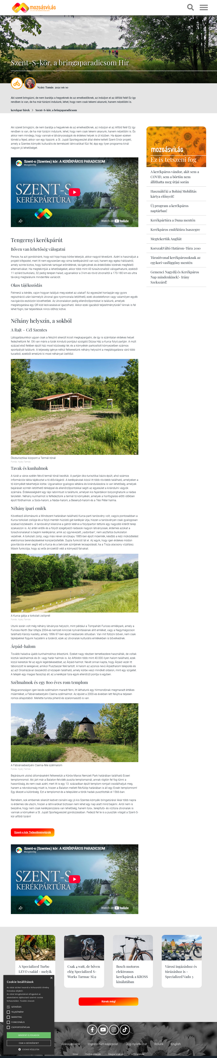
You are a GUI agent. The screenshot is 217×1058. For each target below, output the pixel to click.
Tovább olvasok (27, 1001)
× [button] (51, 978)
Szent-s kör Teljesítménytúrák (32, 832)
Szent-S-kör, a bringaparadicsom (56, 110)
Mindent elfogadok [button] (29, 1035)
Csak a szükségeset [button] (29, 1043)
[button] (29, 1049)
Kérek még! (109, 1001)
